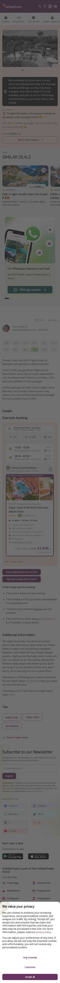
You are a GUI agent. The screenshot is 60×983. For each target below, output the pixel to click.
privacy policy (43, 932)
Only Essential (30, 957)
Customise (30, 967)
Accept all (30, 976)
